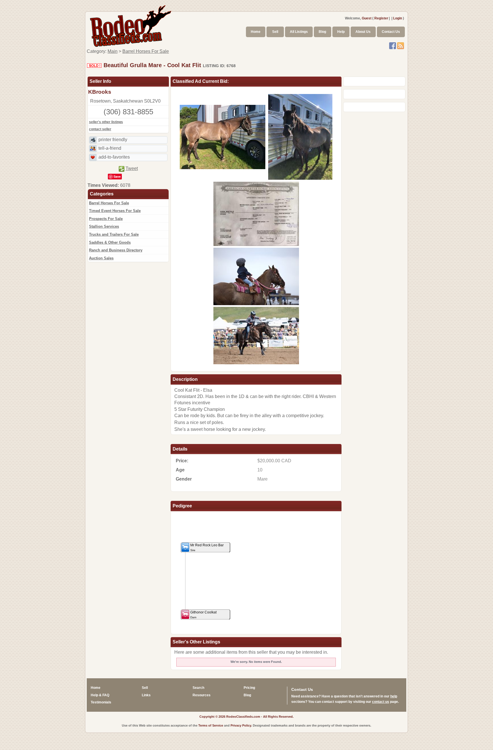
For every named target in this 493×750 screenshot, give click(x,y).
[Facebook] (392, 45)
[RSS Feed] (400, 45)
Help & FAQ (100, 695)
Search (198, 688)
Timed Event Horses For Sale (115, 211)
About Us (363, 32)
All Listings (299, 32)
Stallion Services (104, 226)
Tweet (132, 168)
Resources (202, 695)
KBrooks (99, 92)
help (393, 696)
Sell (275, 32)
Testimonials (101, 702)
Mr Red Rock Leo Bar (207, 547)
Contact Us (391, 32)
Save (117, 176)
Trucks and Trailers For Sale (114, 234)
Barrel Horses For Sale (145, 51)
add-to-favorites (114, 157)
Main (113, 51)
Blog (322, 32)
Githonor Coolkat (203, 614)
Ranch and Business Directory (115, 250)
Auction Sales (101, 258)
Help (341, 32)
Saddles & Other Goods (110, 242)
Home (255, 32)
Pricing (249, 688)
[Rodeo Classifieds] (131, 25)
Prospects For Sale (106, 219)
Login (397, 18)
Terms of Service (210, 725)
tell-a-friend (109, 148)
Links (146, 695)
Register (381, 18)
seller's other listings (106, 122)
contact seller (100, 129)
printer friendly (112, 139)
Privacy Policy (241, 725)
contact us (380, 702)
